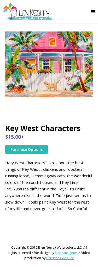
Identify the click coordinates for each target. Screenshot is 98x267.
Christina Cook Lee (60, 258)
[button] (93, 12)
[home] (27, 12)
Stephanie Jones (66, 252)
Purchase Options (26, 149)
